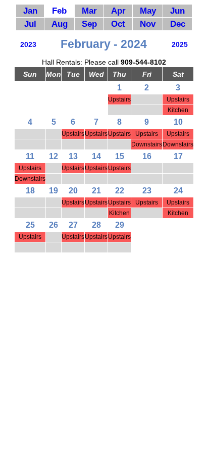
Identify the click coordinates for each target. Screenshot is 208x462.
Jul (30, 24)
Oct (118, 24)
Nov (147, 24)
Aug (59, 24)
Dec (177, 24)
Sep (89, 24)
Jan (30, 11)
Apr (118, 11)
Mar (89, 11)
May (148, 11)
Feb (59, 11)
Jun (177, 11)
